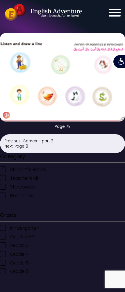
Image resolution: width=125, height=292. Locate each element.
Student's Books (28, 169)
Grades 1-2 (22, 236)
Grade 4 (19, 254)
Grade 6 (19, 271)
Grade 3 (19, 245)
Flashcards (22, 195)
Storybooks (23, 187)
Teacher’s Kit (24, 178)
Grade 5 (19, 263)
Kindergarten (25, 228)
